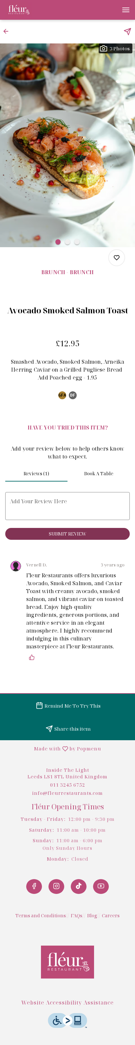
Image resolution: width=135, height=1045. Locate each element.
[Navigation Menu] (126, 9)
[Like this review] (33, 657)
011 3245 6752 (67, 785)
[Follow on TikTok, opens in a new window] (79, 886)
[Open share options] (127, 31)
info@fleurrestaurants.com (67, 793)
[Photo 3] (77, 242)
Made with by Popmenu (53, 748)
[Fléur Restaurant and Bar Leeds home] (34, 10)
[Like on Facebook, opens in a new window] (34, 886)
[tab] (36, 474)
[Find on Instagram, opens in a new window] (56, 886)
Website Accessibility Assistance (67, 1002)
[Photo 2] (67, 242)
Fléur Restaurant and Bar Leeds (67, 962)
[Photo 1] (58, 242)
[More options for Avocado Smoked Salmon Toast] (117, 258)
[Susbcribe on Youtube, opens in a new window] (101, 886)
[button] (8, 31)
